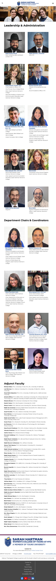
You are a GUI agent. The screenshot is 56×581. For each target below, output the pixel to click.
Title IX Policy (28, 567)
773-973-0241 (27, 553)
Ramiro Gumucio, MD (35, 248)
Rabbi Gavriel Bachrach (12, 208)
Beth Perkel (32, 170)
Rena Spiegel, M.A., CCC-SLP (13, 170)
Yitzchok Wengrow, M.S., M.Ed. (38, 334)
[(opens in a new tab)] (22, 579)
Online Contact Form (37, 550)
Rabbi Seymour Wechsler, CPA (14, 334)
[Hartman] (28, 547)
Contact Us (28, 562)
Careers (28, 564)
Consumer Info (28, 569)
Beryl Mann (32, 208)
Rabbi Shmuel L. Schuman (36, 53)
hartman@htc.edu (51, 553)
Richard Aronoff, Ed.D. (35, 85)
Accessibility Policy (27, 574)
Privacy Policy (28, 571)
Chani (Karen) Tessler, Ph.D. (13, 85)
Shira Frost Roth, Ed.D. (11, 292)
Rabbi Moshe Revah (11, 53)
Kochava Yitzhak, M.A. (35, 369)
